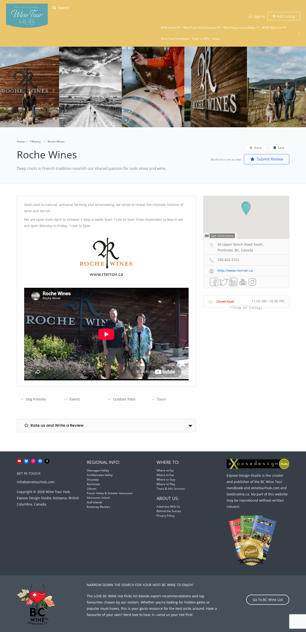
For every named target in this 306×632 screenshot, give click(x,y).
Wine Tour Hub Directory (199, 28)
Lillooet (91, 489)
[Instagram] (33, 461)
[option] (90, 87)
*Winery (35, 141)
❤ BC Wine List (272, 28)
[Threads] (46, 461)
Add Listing (285, 16)
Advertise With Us (168, 506)
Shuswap (93, 479)
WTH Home (168, 28)
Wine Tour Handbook (175, 39)
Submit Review (269, 159)
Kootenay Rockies (98, 507)
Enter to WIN (200, 39)
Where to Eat (165, 475)
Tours (161, 399)
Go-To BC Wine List (268, 599)
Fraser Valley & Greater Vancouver (110, 493)
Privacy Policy (166, 516)
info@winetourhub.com (36, 482)
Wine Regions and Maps (239, 28)
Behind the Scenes (169, 511)
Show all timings (247, 307)
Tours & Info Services (171, 489)
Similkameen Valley (100, 475)
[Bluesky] (26, 461)
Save (280, 148)
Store (215, 39)
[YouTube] (19, 461)
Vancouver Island (98, 498)
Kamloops (93, 484)
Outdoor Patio (124, 399)
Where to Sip (165, 470)
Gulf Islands (94, 502)
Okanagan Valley (98, 470)
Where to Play (166, 484)
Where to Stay (166, 479)
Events (75, 399)
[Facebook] (40, 461)
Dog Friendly (36, 399)
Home (21, 141)
